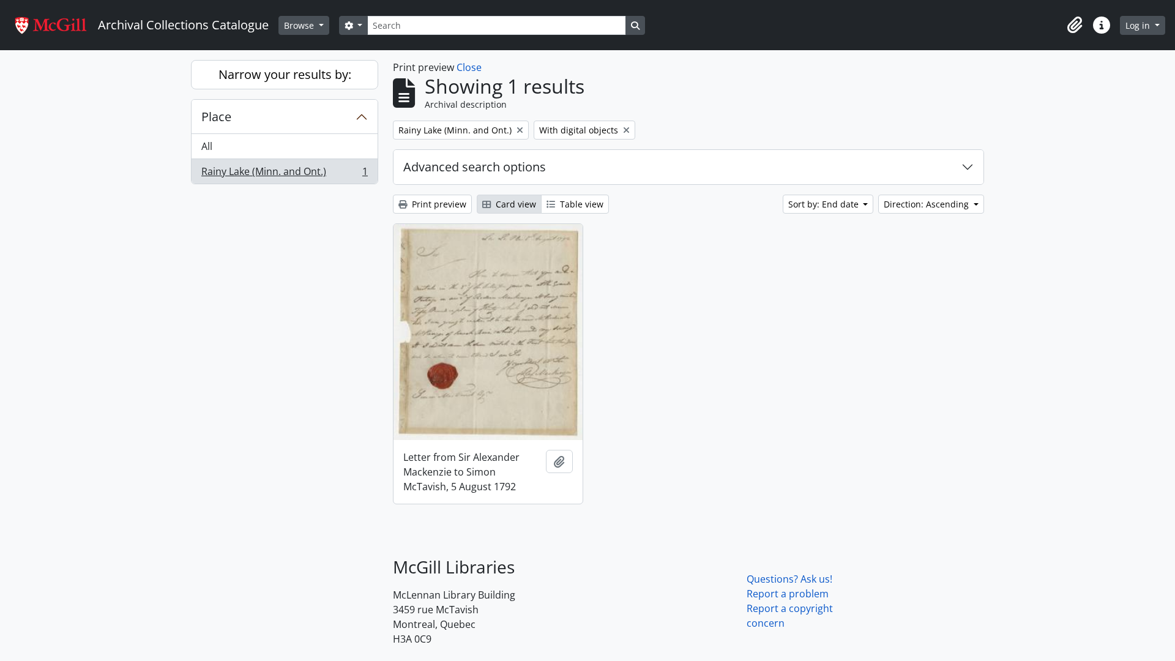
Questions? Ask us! (789, 579)
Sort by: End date (824, 204)
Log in (1138, 25)
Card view (514, 204)
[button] (1074, 25)
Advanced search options (474, 167)
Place (216, 116)
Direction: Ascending (927, 204)
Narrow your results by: (284, 74)
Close (469, 67)
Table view (580, 204)
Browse (300, 25)
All (206, 146)
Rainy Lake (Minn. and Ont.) (284, 174)
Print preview (437, 204)
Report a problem (788, 593)
